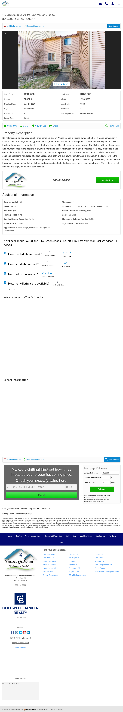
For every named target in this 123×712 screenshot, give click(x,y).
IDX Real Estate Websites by (12, 709)
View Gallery (63, 84)
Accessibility (43, 709)
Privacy (60, 709)
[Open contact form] (100, 3)
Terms (52, 709)
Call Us (26, 125)
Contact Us (12, 125)
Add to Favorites (14, 26)
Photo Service (20, 647)
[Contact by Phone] (106, 3)
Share (55, 125)
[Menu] (119, 3)
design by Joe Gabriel (20, 642)
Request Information (35, 26)
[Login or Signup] (112, 3)
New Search (113, 26)
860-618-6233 (61, 180)
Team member (20, 678)
